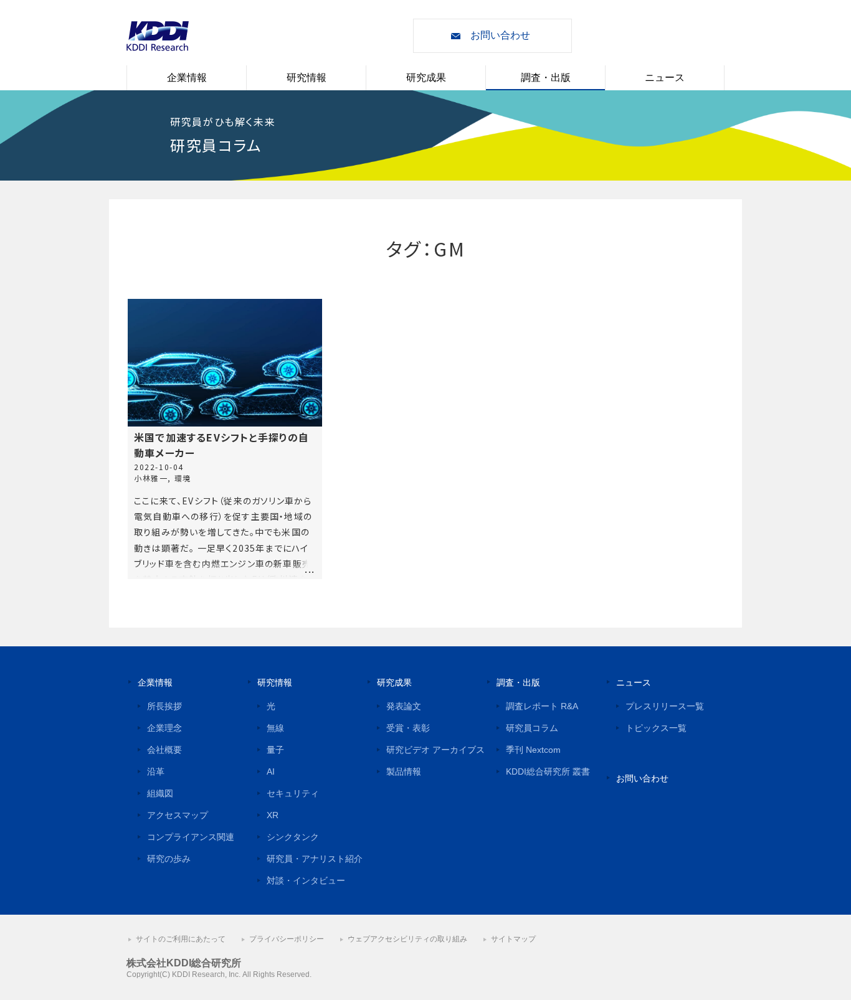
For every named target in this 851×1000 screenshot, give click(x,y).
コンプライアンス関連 (190, 837)
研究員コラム (532, 728)
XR (272, 815)
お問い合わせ (500, 35)
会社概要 (164, 750)
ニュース (665, 77)
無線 (275, 728)
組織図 (160, 793)
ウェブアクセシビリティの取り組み (407, 939)
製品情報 (403, 771)
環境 (182, 478)
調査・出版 (546, 77)
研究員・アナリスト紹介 (315, 859)
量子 (275, 750)
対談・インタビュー (306, 880)
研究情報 (306, 77)
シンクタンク (293, 837)
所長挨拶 (164, 706)
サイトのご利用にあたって (181, 939)
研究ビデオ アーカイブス (435, 750)
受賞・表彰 (408, 728)
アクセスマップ (177, 815)
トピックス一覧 (656, 728)
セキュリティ (293, 793)
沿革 (155, 771)
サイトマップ (513, 939)
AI (271, 771)
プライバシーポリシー (286, 939)
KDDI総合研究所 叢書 (548, 771)
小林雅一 (151, 478)
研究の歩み (169, 859)
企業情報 (187, 77)
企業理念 (164, 728)
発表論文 (403, 706)
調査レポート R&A (542, 706)
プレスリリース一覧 (664, 706)
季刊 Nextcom (533, 750)
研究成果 (426, 77)
